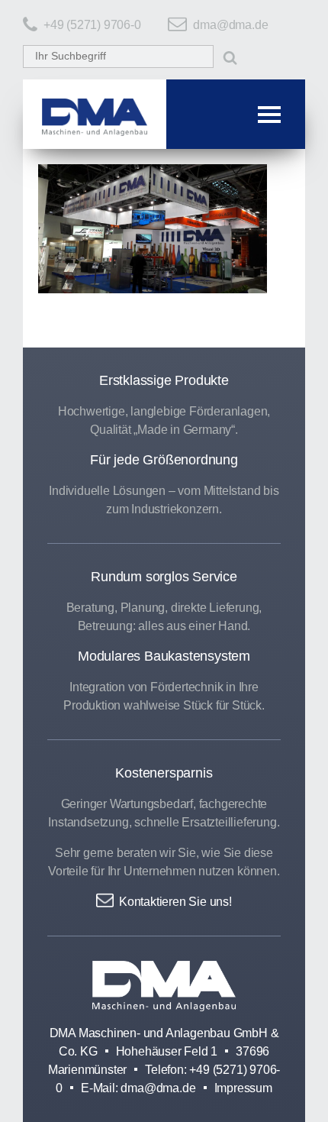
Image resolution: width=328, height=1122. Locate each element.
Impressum (243, 1088)
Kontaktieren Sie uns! (175, 901)
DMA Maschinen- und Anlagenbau (164, 986)
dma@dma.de (230, 24)
